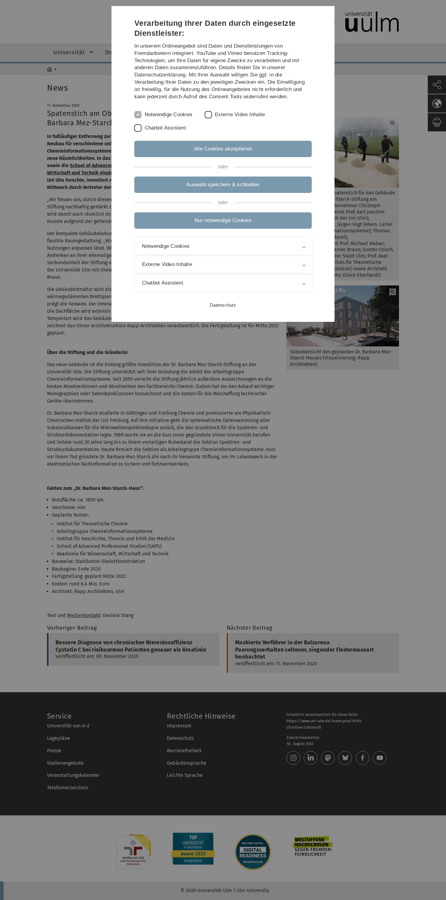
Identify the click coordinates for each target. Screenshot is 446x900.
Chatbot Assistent (165, 128)
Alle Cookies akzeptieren (223, 149)
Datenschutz (223, 305)
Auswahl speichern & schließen (222, 184)
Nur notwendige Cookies (223, 220)
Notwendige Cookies (169, 114)
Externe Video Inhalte (240, 114)
